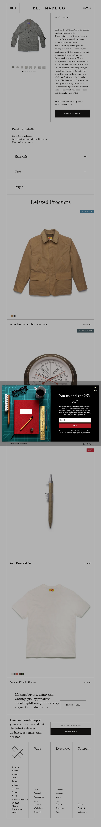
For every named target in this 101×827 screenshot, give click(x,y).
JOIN (74, 426)
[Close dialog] (95, 389)
